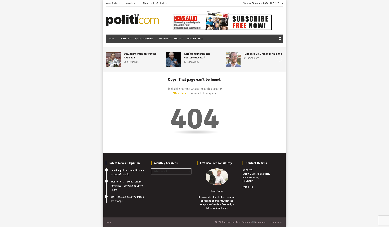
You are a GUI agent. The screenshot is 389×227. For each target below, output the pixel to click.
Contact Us (161, 3)
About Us (147, 3)
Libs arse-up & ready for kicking (203, 53)
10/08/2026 (133, 62)
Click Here (179, 93)
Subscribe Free (195, 38)
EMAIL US (248, 187)
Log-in (177, 38)
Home (112, 38)
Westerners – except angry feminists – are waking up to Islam (127, 185)
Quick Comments (144, 38)
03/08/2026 (193, 58)
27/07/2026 (253, 62)
